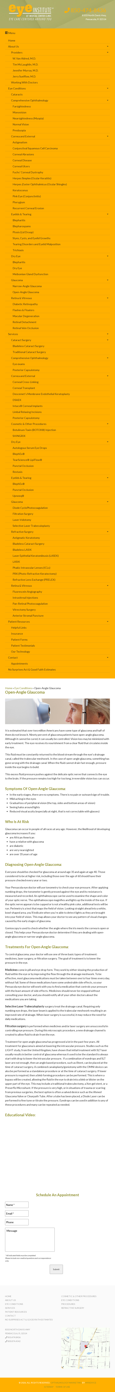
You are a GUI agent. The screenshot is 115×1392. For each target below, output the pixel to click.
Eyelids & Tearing (21, 214)
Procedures (68, 1304)
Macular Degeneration (26, 316)
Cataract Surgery (21, 340)
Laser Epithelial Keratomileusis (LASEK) (36, 555)
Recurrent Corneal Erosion (28, 208)
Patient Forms (19, 639)
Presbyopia (19, 130)
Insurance (17, 633)
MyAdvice (90, 1382)
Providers (16, 52)
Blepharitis (19, 220)
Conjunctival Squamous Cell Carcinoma (35, 148)
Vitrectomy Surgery (24, 609)
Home (11, 40)
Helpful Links (19, 627)
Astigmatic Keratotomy (26, 537)
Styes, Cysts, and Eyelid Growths (31, 238)
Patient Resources (19, 621)
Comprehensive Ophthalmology (29, 100)
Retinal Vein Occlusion (26, 328)
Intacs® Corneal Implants (28, 406)
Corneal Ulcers (21, 166)
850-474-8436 (88, 10)
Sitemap (48, 1387)
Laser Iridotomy (22, 519)
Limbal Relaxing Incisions (27, 412)
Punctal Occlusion (23, 465)
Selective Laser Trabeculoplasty (31, 525)
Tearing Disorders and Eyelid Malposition (36, 244)
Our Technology (20, 651)
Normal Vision (21, 124)
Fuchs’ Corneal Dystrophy (28, 172)
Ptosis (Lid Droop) (23, 232)
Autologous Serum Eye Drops (30, 447)
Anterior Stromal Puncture (28, 615)
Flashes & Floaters (23, 310)
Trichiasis (18, 250)
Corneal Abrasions (23, 154)
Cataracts (17, 94)
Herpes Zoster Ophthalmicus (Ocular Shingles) (40, 184)
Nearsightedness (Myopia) (28, 118)
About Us (13, 46)
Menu (11, 33)
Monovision (19, 112)
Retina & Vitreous (21, 298)
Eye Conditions (17, 88)
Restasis (17, 471)
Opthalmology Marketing (66, 1382)
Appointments (19, 663)
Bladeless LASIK (22, 549)
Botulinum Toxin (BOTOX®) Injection (34, 429)
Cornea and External (23, 136)
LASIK (16, 561)
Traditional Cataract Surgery (29, 352)
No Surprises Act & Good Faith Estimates (32, 669)
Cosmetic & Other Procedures (28, 424)
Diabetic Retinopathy (25, 304)
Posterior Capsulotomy (26, 370)
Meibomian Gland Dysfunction (30, 274)
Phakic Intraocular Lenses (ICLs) (31, 567)
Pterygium (19, 202)
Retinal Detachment (24, 322)
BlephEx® (19, 453)
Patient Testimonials (23, 645)
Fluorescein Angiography (27, 591)
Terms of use (62, 1387)
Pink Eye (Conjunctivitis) (27, 196)
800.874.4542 (14, 1341)
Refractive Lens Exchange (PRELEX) (34, 579)
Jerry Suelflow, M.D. (24, 76)
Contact (13, 657)
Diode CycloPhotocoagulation (30, 507)
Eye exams (19, 364)
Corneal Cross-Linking (25, 382)
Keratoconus (20, 190)
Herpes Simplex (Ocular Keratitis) (32, 178)
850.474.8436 (14, 1337)
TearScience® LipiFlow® (27, 459)
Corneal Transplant (24, 388)
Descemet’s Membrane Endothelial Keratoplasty (41, 394)
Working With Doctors (24, 82)
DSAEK (17, 400)
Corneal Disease (22, 160)
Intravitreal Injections (25, 597)
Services (13, 334)
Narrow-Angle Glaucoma (27, 286)
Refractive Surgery (22, 531)
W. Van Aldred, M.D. (24, 58)
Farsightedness (22, 106)
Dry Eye (16, 256)
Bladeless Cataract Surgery (28, 346)
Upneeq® (18, 495)
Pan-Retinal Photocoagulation (30, 603)
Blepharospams (22, 226)
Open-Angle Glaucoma (26, 292)
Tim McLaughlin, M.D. (25, 64)
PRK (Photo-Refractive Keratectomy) (35, 573)
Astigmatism (20, 142)
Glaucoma (17, 280)
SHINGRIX (19, 435)
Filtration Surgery (23, 513)
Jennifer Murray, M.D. (25, 70)
